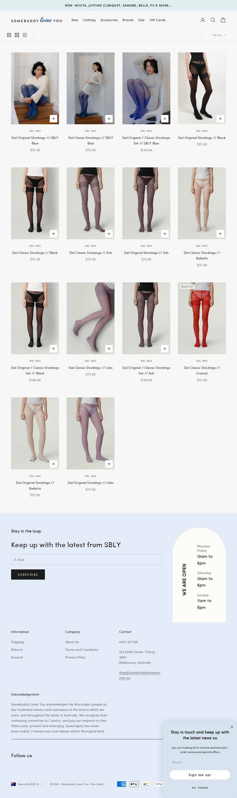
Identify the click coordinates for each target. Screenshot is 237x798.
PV (152, 5)
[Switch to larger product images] (9, 35)
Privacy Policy (75, 657)
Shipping (17, 642)
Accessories (109, 19)
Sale (141, 19)
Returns (17, 649)
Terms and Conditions (81, 649)
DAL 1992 (35, 130)
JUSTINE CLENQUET (105, 5)
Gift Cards (157, 19)
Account (17, 657)
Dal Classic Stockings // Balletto (202, 255)
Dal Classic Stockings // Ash (90, 252)
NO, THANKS (200, 787)
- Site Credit (96, 784)
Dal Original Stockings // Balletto (35, 485)
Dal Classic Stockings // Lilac (91, 367)
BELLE (143, 5)
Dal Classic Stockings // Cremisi (202, 370)
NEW (69, 5)
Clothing (89, 19)
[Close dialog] (232, 727)
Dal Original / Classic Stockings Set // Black (35, 370)
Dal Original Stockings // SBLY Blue (35, 140)
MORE (164, 5)
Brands (128, 19)
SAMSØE (130, 5)
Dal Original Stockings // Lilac (91, 482)
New (75, 19)
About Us (72, 642)
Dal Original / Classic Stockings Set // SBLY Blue (146, 140)
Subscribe (28, 574)
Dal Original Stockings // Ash (146, 252)
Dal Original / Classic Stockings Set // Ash (146, 370)
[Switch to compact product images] (25, 35)
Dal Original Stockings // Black (201, 137)
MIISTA (81, 5)
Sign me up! (200, 774)
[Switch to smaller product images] (17, 35)
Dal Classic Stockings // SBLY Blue (90, 140)
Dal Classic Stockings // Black (35, 252)
